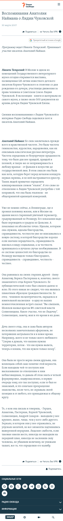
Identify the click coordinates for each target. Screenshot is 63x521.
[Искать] (53, 517)
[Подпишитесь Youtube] (25, 486)
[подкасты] (24, 517)
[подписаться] (4, 493)
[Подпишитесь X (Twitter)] (18, 486)
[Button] (29, 32)
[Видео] (39, 517)
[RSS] (45, 486)
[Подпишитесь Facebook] (11, 486)
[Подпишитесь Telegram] (31, 486)
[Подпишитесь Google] (4, 486)
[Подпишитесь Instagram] (38, 486)
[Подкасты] (52, 486)
